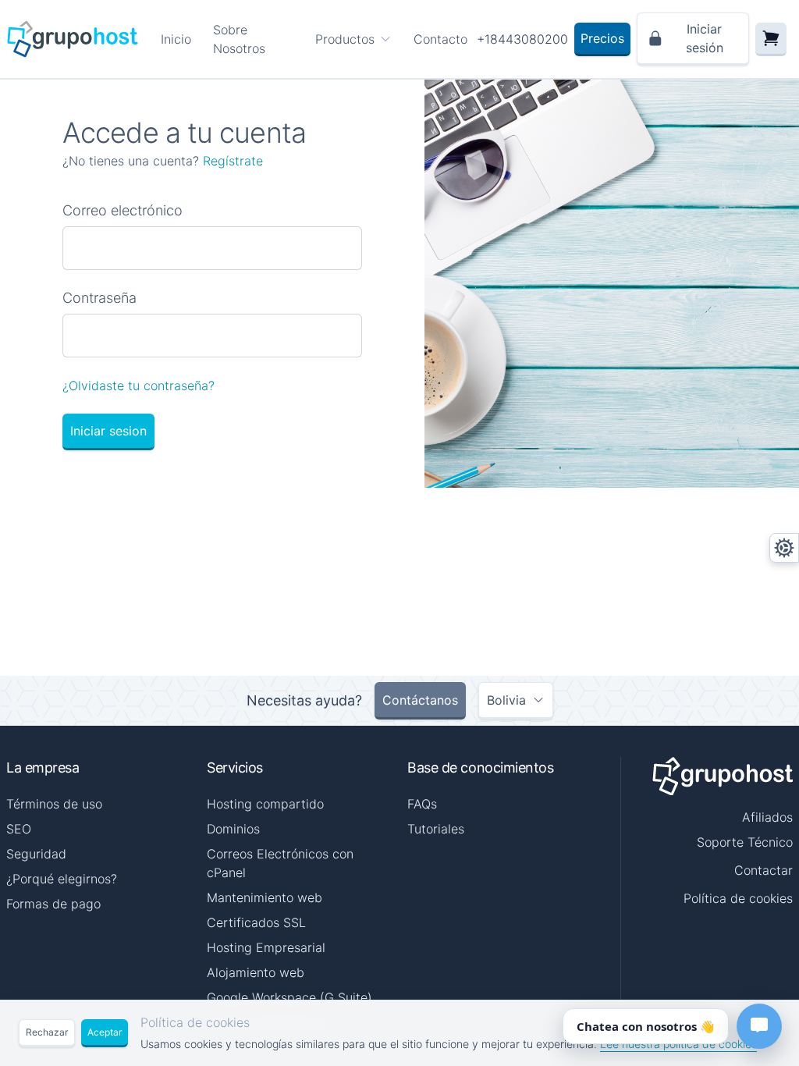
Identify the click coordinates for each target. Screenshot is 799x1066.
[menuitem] (353, 39)
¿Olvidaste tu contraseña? (138, 385)
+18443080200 (522, 39)
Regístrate (233, 161)
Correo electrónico (122, 210)
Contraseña (99, 298)
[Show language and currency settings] (784, 548)
